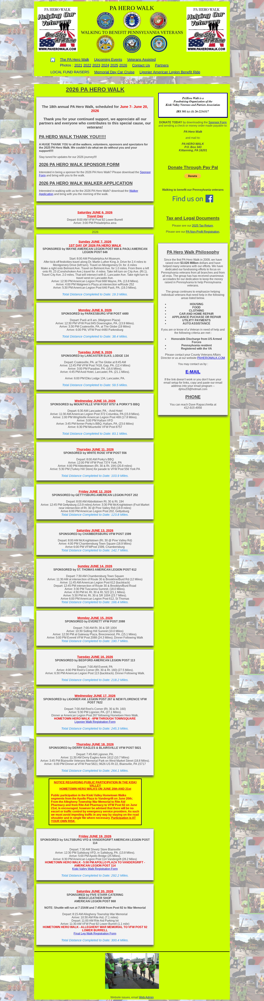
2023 (96, 65)
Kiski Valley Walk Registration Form (95, 868)
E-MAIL (193, 371)
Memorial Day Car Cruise (114, 72)
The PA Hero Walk (74, 59)
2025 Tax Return (202, 225)
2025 (114, 65)
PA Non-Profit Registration (202, 231)
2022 (87, 65)
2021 (78, 65)
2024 (105, 65)
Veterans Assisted (141, 59)
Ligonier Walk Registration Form (95, 721)
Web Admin (146, 997)
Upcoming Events (108, 59)
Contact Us (141, 65)
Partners (162, 65)
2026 (123, 65)
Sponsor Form (218, 122)
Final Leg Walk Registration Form (95, 933)
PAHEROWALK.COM (211, 357)
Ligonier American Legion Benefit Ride (170, 72)
